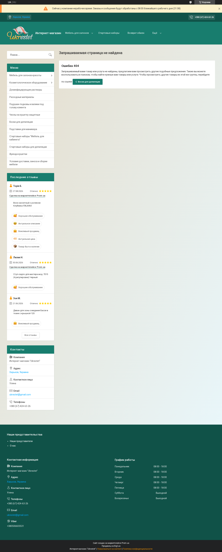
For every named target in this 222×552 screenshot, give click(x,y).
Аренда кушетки (18, 154)
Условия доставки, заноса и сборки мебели (28, 163)
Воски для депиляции (89, 82)
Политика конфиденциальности (137, 549)
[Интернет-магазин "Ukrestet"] (20, 33)
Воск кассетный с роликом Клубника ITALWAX (26, 204)
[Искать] (50, 55)
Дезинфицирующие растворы (25, 89)
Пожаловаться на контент (109, 549)
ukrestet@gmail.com (20, 394)
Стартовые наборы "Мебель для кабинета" (26, 138)
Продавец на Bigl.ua (111, 546)
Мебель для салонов (77, 33)
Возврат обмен (136, 33)
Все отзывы (31, 335)
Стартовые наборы (108, 33)
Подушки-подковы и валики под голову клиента (26, 106)
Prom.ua (125, 543)
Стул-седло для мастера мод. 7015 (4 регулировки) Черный (30, 275)
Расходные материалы (21, 97)
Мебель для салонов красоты (25, 75)
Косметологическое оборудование (28, 82)
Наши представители (21, 441)
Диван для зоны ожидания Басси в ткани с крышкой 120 (30, 312)
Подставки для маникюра (23, 129)
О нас (13, 445)
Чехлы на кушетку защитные (24, 114)
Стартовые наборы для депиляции (28, 147)
